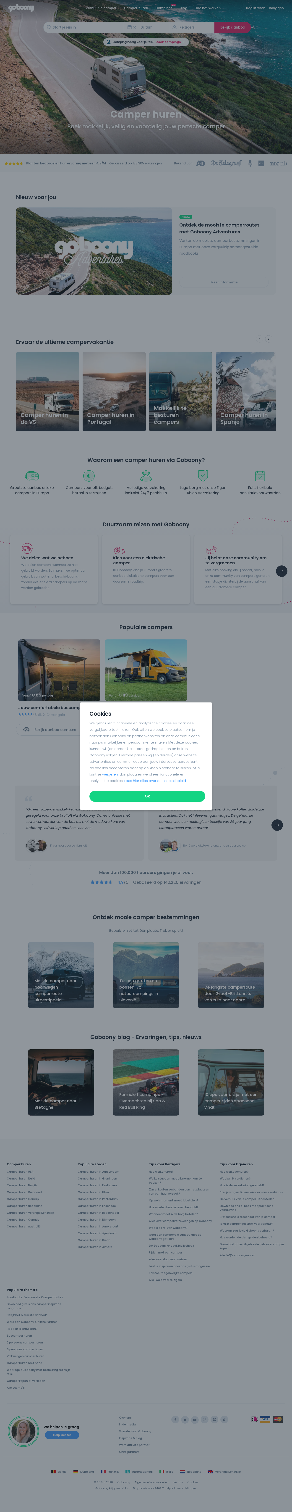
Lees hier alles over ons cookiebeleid (155, 780)
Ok (147, 796)
